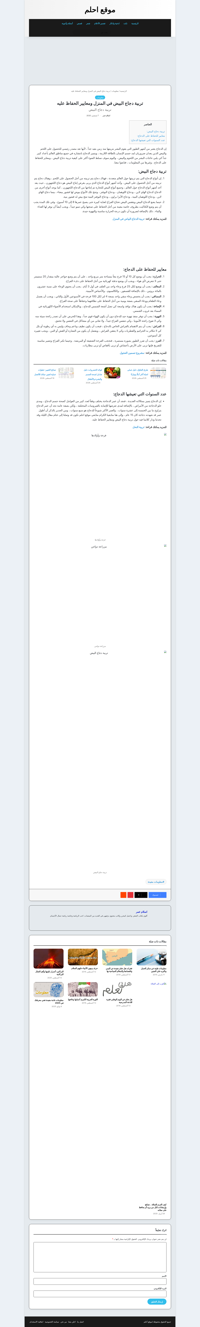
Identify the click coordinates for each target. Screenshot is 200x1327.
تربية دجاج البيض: (156, 131)
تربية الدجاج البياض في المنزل (128, 218)
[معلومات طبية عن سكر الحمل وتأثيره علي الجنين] (152, 957)
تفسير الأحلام (99, 23)
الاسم (164, 1276)
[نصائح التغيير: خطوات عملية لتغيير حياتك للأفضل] (66, 372)
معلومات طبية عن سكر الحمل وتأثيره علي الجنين (153, 969)
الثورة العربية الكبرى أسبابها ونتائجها (83, 999)
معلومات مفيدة (155, 881)
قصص (79, 23)
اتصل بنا (80, 1322)
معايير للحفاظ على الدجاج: (151, 135)
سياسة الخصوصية (52, 1322)
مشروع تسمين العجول (132, 352)
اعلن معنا (72, 1322)
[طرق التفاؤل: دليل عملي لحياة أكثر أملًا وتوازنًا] (158, 372)
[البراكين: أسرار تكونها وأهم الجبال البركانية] (49, 959)
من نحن (63, 1322)
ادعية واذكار (114, 23)
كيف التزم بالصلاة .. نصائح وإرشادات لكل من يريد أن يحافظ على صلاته (152, 1207)
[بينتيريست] (130, 895)
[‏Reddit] (123, 895)
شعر (88, 23)
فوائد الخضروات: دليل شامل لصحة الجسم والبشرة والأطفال (93, 374)
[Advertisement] (150, 60)
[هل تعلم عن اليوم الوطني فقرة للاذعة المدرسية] (117, 989)
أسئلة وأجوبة (67, 23)
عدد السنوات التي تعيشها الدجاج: (148, 140)
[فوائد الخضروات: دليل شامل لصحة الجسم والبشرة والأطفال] (112, 372)
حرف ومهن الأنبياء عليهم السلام (84, 968)
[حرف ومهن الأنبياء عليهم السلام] (83, 957)
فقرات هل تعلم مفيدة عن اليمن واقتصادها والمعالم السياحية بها (119, 969)
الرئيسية (135, 23)
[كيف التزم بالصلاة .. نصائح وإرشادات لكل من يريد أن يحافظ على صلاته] (152, 1092)
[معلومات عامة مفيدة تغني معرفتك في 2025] (49, 989)
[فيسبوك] (145, 920)
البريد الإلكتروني (160, 1288)
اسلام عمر (106, 115)
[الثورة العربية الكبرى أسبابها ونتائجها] (83, 989)
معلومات (115, 91)
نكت (125, 23)
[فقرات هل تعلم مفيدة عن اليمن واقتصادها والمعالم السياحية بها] (117, 957)
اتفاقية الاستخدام (36, 1322)
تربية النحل (138, 427)
